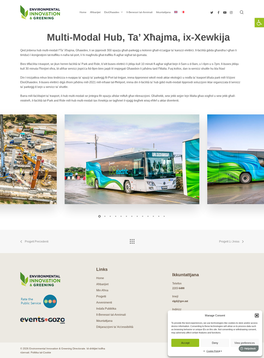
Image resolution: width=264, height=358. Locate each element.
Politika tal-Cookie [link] (41, 352)
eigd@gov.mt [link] (180, 301)
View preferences (244, 342)
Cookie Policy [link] (213, 351)
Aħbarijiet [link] (102, 284)
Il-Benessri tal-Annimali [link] (111, 314)
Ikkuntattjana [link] (104, 320)
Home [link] (100, 278)
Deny (215, 342)
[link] (259, 22)
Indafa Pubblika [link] (106, 308)
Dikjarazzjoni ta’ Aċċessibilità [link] (114, 326)
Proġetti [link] (101, 296)
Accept (185, 342)
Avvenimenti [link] (104, 302)
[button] (257, 315)
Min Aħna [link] (102, 290)
